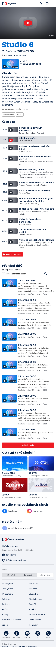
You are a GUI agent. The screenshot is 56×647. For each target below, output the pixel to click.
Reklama (33, 588)
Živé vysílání (7, 588)
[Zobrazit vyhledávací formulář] (41, 3)
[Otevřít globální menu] (53, 3)
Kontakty (33, 625)
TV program (7, 583)
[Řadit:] (52, 273)
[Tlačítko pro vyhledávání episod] (45, 273)
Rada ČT (32, 604)
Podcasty (6, 604)
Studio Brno (34, 594)
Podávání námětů (37, 614)
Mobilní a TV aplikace (11, 619)
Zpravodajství (8, 114)
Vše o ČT (6, 625)
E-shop (5, 614)
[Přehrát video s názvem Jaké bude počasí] (28, 23)
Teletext (6, 599)
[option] (10, 575)
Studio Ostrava (35, 599)
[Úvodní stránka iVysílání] (9, 3)
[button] (28, 23)
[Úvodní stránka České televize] (13, 539)
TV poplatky (7, 594)
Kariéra (32, 609)
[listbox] (28, 575)
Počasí (5, 609)
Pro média (33, 583)
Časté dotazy (35, 619)
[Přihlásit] (47, 3)
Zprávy (20, 114)
